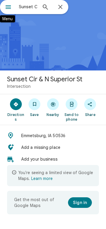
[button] (53, 136)
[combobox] (28, 6)
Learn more (42, 178)
